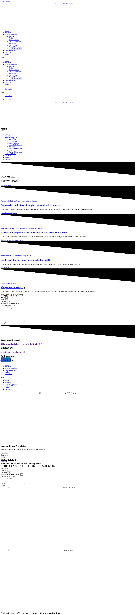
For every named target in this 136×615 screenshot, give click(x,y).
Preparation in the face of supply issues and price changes (30, 205)
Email (3, 299)
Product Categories (11, 34)
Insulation (12, 36)
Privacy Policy (8, 459)
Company (4, 301)
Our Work (8, 52)
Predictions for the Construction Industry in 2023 (26, 260)
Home (7, 31)
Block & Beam (13, 45)
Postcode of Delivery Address (10, 474)
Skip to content (5, 1)
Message (4, 322)
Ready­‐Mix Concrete (15, 47)
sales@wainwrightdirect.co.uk (13, 352)
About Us (8, 32)
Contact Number (6, 306)
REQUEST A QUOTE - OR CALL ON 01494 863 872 (28, 466)
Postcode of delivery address (10, 304)
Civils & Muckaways (15, 41)
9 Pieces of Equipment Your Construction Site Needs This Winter (34, 232)
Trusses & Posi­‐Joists (15, 152)
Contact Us (8, 89)
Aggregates (12, 43)
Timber (11, 38)
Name (3, 297)
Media (7, 54)
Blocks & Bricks (14, 40)
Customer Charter (10, 50)
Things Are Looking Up (13, 287)
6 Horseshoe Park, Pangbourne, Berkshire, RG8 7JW (23, 344)
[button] (68, 57)
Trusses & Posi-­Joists (15, 49)
